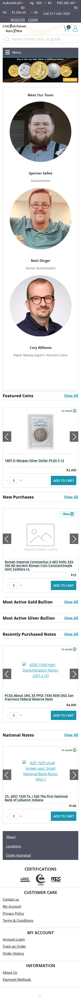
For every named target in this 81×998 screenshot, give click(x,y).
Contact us (11, 899)
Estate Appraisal (18, 855)
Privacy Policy (13, 913)
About (11, 836)
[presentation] (7, 436)
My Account (12, 906)
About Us (10, 972)
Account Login (14, 939)
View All (71, 395)
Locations (13, 846)
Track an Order (14, 946)
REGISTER (18, 19)
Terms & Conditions (18, 920)
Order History (13, 953)
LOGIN (33, 19)
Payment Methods (17, 979)
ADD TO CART (63, 480)
